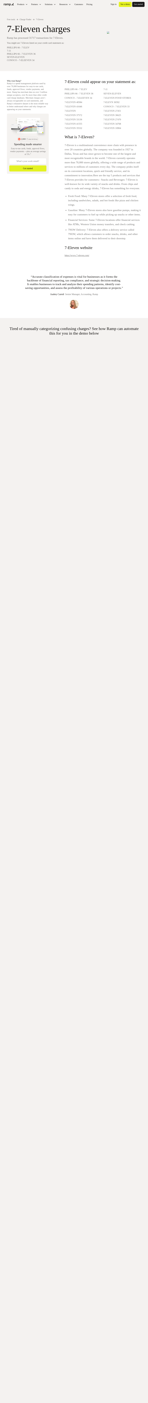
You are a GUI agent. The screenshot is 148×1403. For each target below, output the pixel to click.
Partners (34, 4)
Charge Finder (25, 19)
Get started (138, 4)
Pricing (89, 4)
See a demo (125, 4)
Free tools (11, 19)
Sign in (113, 4)
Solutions (48, 4)
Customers (78, 4)
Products (20, 4)
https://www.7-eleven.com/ (77, 255)
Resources (63, 4)
